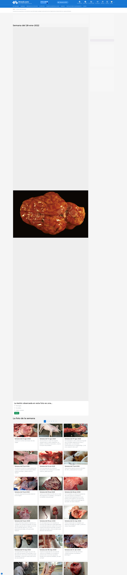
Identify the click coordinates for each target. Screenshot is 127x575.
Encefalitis (18, 408)
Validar (16, 413)
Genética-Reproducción (52, 6)
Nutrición (42, 6)
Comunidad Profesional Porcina (25, 3)
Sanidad (23, 6)
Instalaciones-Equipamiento (74, 6)
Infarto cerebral (20, 410)
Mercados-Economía (32, 6)
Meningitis (18, 405)
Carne (84, 6)
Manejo (63, 6)
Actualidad (16, 6)
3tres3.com (23, 2)
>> (56, 421)
